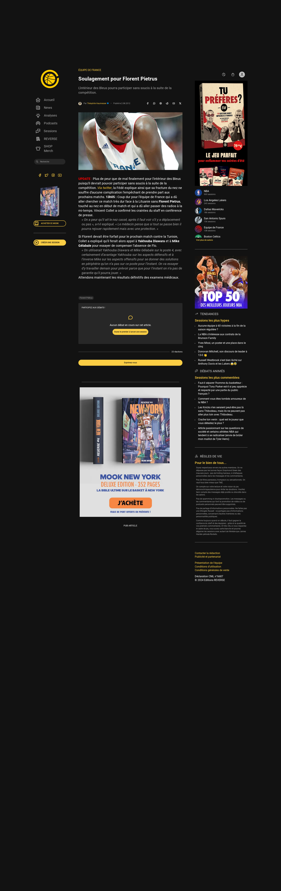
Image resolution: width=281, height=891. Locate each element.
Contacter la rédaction (207, 553)
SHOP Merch (48, 148)
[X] (180, 103)
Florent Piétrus (86, 298)
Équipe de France (89, 70)
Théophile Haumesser (97, 103)
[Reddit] (167, 103)
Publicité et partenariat (208, 556)
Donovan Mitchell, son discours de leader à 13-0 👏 (222, 353)
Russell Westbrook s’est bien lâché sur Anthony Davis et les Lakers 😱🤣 (220, 362)
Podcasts (50, 123)
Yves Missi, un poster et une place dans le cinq (222, 344)
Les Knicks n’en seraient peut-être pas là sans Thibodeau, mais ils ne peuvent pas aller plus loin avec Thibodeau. (221, 411)
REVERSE (50, 139)
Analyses (50, 115)
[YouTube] (59, 176)
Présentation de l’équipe (208, 562)
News (48, 108)
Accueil (49, 100)
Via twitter (104, 188)
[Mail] (173, 103)
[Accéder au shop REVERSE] (233, 74)
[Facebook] (147, 103)
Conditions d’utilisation (208, 566)
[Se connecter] (242, 74)
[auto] (224, 74)
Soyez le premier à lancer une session (130, 332)
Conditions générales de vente (212, 570)
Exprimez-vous (130, 362)
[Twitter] (46, 176)
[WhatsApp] (154, 103)
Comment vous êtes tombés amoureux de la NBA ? (222, 400)
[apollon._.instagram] (53, 176)
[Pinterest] (160, 103)
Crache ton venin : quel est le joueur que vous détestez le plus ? (220, 421)
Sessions (50, 131)
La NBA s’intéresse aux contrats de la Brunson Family (219, 336)
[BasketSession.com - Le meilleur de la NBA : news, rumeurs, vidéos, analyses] (49, 78)
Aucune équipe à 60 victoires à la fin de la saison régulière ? (222, 327)
